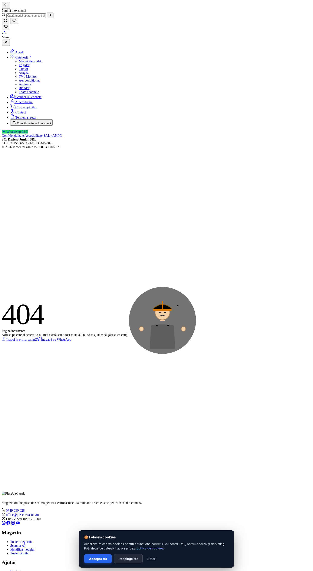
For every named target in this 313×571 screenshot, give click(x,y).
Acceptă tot (98, 559)
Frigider (24, 65)
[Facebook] (8, 523)
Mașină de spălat (30, 61)
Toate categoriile (21, 542)
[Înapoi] (6, 5)
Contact (20, 112)
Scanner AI (17, 545)
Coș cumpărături (26, 107)
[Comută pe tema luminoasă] (14, 21)
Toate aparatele (29, 92)
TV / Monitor (28, 76)
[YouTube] (18, 523)
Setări (151, 559)
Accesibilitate (33, 135)
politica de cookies (149, 548)
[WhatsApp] (4, 523)
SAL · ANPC (52, 135)
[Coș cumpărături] (5, 27)
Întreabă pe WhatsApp (55, 339)
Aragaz (24, 73)
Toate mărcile (19, 553)
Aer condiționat (29, 80)
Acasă (19, 52)
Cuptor (23, 69)
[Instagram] (13, 523)
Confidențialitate (13, 135)
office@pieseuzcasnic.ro (22, 514)
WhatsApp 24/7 (17, 131)
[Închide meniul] (6, 42)
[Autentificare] (4, 33)
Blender (24, 88)
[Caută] (50, 15)
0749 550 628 (15, 510)
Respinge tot (128, 559)
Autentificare (24, 102)
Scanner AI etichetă (28, 97)
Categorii (22, 57)
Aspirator (25, 84)
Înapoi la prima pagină (21, 339)
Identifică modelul (22, 549)
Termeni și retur (25, 117)
